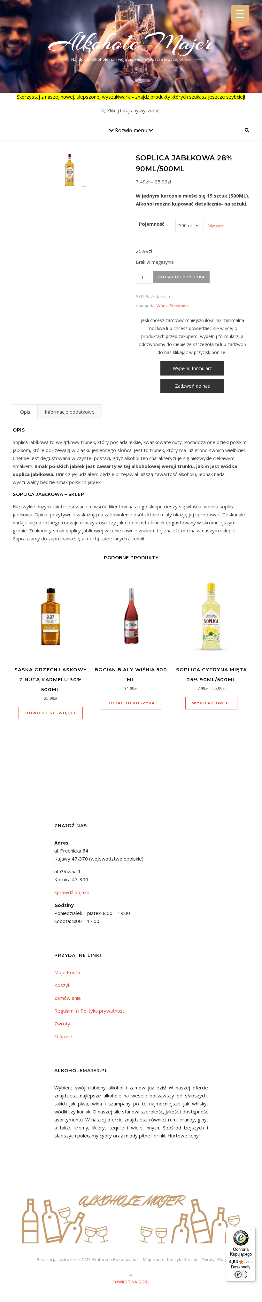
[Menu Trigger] (240, 13)
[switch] (241, 1274)
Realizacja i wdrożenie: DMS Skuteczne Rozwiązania (87, 1259)
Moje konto (154, 1259)
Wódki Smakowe (173, 306)
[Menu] (252, 1230)
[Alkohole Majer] (131, 1213)
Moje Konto (67, 972)
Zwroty (62, 1023)
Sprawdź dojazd (71, 892)
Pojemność (152, 224)
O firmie (63, 1036)
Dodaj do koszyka (181, 277)
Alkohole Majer (131, 42)
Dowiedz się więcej (50, 713)
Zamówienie (67, 998)
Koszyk (62, 985)
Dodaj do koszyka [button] (131, 703)
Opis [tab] (25, 411)
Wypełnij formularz (192, 368)
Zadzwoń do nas (192, 386)
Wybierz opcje (211, 703)
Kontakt (191, 1259)
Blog (221, 1259)
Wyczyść (216, 226)
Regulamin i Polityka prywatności (90, 1010)
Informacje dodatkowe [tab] (70, 411)
